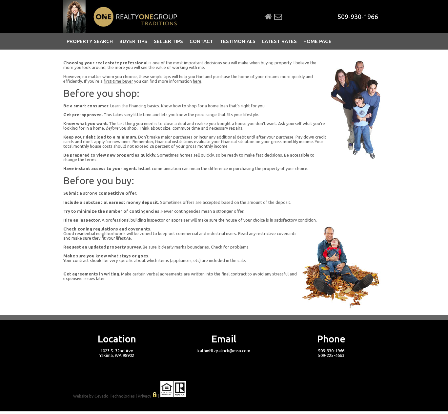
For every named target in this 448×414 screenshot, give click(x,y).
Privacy (144, 396)
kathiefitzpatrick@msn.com (223, 350)
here (197, 81)
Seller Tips (168, 41)
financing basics (144, 105)
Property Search (90, 41)
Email (278, 16)
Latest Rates (279, 41)
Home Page (317, 41)
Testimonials (237, 41)
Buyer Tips (133, 41)
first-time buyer (118, 81)
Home (268, 16)
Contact (201, 41)
